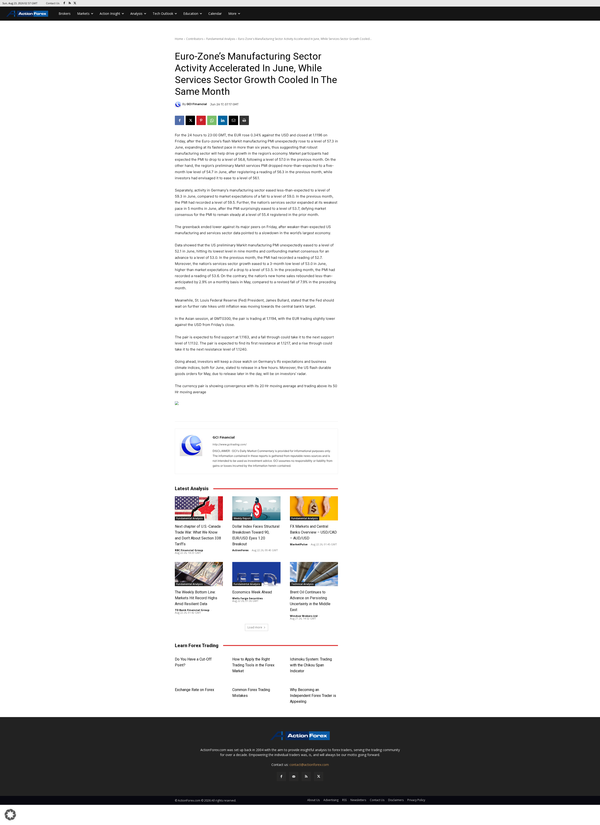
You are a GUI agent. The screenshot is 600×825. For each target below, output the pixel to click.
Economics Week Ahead (252, 592)
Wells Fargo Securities (247, 598)
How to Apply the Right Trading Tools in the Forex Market (253, 665)
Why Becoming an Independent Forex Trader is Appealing (313, 696)
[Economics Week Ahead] (256, 574)
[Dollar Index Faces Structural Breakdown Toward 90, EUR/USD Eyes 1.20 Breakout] (256, 508)
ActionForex (240, 550)
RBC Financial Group (189, 550)
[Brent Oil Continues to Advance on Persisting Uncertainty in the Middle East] (314, 574)
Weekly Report (242, 518)
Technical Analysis (302, 584)
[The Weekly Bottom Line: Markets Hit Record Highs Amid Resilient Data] (199, 574)
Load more (255, 627)
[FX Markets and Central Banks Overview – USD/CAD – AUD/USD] (314, 508)
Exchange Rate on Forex (194, 690)
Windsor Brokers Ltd (304, 616)
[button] (10, 814)
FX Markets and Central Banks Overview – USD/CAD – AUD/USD (313, 532)
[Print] (244, 120)
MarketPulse (299, 544)
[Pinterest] (201, 120)
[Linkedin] (222, 120)
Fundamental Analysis (220, 39)
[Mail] (293, 776)
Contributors (194, 39)
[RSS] (69, 3)
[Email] (233, 120)
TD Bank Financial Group (192, 610)
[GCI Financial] (178, 104)
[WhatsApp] (212, 120)
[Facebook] (64, 3)
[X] (75, 3)
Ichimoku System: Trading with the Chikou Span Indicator (311, 665)
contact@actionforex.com (309, 764)
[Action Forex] (27, 14)
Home (179, 39)
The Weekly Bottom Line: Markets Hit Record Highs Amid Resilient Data (196, 598)
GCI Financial (197, 104)
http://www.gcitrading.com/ (230, 444)
